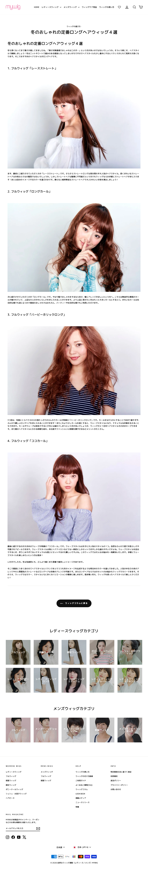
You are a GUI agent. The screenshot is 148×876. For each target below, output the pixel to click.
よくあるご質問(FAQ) (84, 785)
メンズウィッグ (70, 7)
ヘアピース (10, 798)
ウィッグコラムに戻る (76, 603)
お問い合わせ (116, 789)
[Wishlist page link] (119, 7)
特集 (77, 807)
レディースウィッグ (50, 7)
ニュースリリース (82, 802)
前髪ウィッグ (11, 780)
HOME (36, 7)
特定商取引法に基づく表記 (121, 772)
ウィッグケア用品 (89, 7)
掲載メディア (81, 798)
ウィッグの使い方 (106, 7)
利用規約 (114, 776)
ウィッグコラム (82, 789)
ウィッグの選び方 (74, 26)
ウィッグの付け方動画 (84, 776)
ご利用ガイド (81, 780)
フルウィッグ (11, 776)
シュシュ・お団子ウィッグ (16, 793)
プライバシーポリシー (119, 785)
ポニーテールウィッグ (14, 789)
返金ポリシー (116, 780)
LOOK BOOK (80, 793)
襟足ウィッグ (11, 785)
